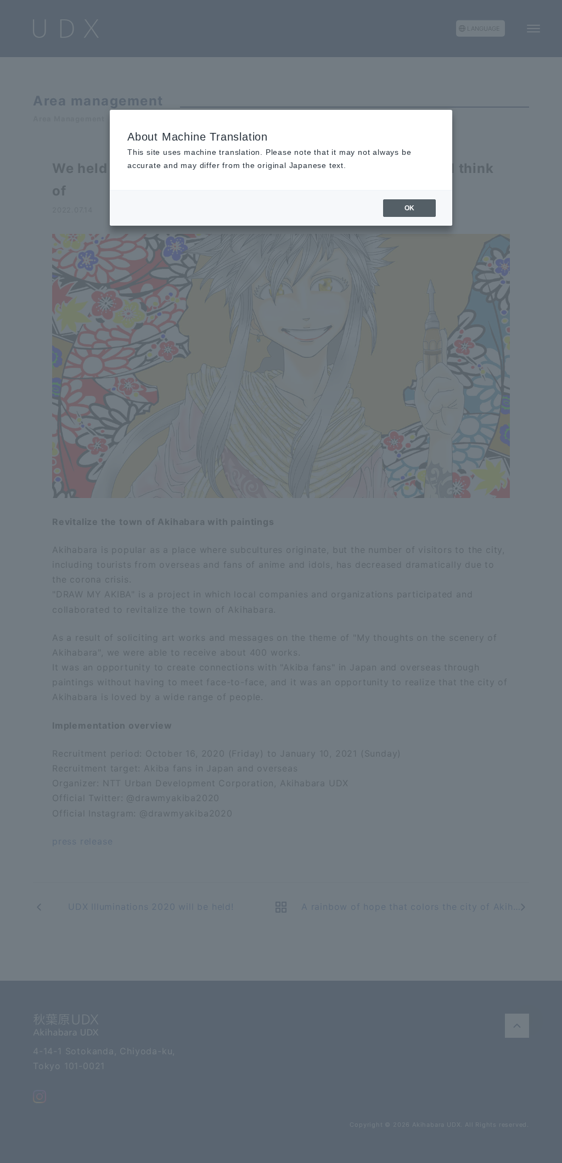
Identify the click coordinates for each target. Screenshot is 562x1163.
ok (409, 208)
